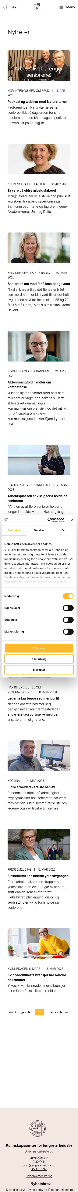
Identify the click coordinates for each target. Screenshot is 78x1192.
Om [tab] (64, 530)
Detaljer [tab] (39, 530)
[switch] (68, 608)
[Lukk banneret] (72, 520)
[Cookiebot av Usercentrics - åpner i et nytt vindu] (48, 519)
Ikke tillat (39, 669)
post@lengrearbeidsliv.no (39, 1165)
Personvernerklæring (39, 1176)
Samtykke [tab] (14, 530)
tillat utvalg (39, 659)
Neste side (55, 1012)
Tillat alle (39, 648)
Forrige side (22, 1012)
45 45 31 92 (39, 1169)
